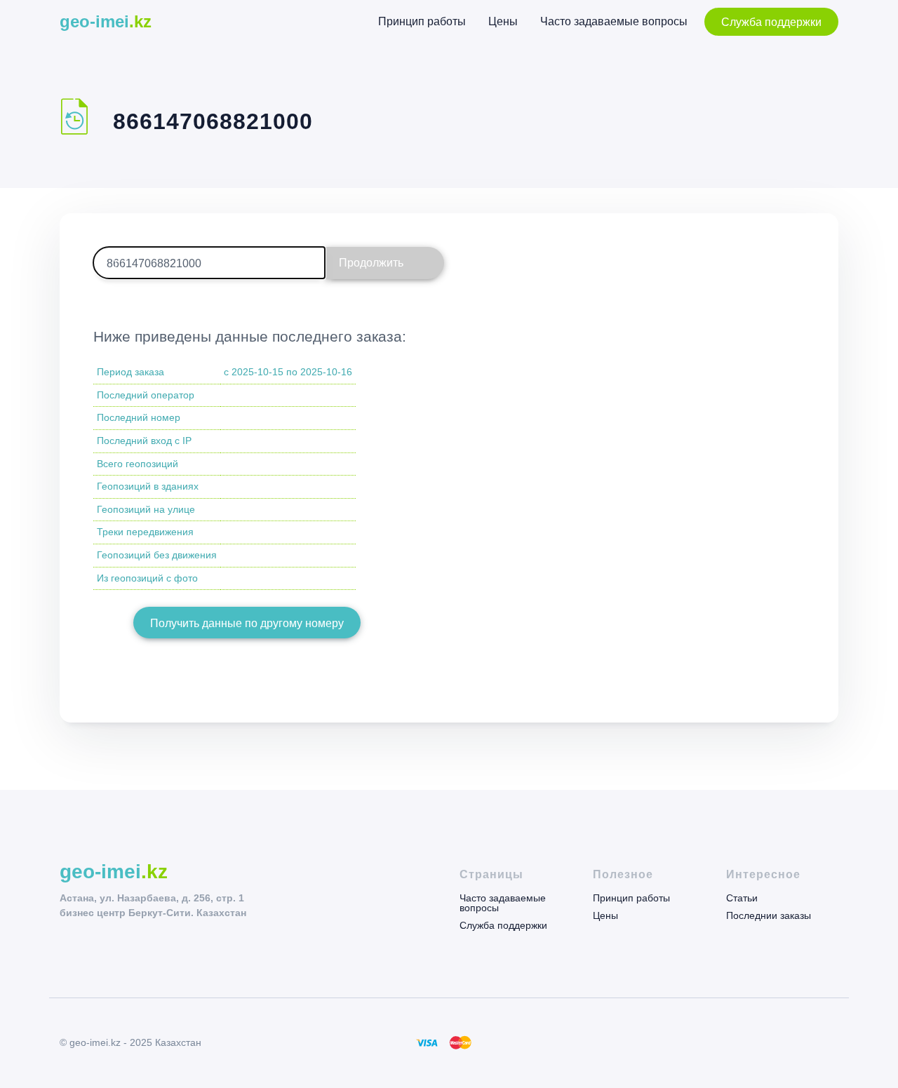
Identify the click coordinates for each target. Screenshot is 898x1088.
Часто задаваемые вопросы (614, 21)
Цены (503, 21)
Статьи (742, 898)
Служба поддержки (771, 22)
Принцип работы (422, 21)
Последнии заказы (768, 915)
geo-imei (106, 21)
